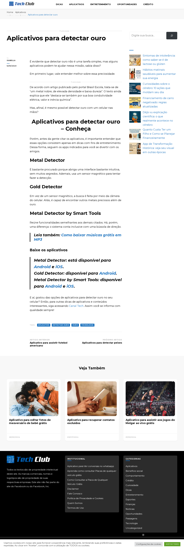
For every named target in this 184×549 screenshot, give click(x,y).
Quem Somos (74, 503)
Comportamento (135, 475)
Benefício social (134, 471)
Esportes (130, 499)
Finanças (130, 504)
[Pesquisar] (171, 35)
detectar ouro (61, 325)
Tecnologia (132, 523)
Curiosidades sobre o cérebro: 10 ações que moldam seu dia (156, 88)
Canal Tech (76, 306)
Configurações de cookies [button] (148, 544)
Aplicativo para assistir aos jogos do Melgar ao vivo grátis (150, 421)
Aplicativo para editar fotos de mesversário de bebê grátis (30, 421)
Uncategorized (134, 528)
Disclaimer (73, 488)
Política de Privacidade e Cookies (85, 498)
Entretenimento (100, 4)
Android (42, 266)
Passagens (131, 518)
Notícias (130, 509)
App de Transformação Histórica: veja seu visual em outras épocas (158, 148)
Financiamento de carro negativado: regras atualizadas (158, 102)
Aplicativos (76, 4)
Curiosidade (132, 485)
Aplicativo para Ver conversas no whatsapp (90, 466)
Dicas (59, 4)
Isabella (11, 60)
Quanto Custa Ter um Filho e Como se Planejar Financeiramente (159, 134)
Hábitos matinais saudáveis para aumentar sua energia (159, 74)
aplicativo (43, 325)
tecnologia (87, 325)
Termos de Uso (75, 507)
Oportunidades (127, 4)
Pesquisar (135, 29)
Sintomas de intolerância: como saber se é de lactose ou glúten (159, 60)
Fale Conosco (74, 493)
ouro (75, 325)
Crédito (148, 4)
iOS (59, 266)
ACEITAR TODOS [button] (172, 544)
